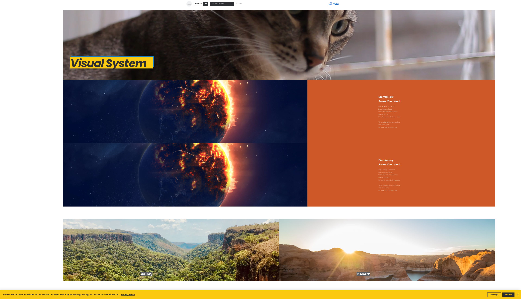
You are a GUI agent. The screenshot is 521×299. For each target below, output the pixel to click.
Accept (508, 294)
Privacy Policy (128, 294)
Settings (494, 294)
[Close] (517, 294)
